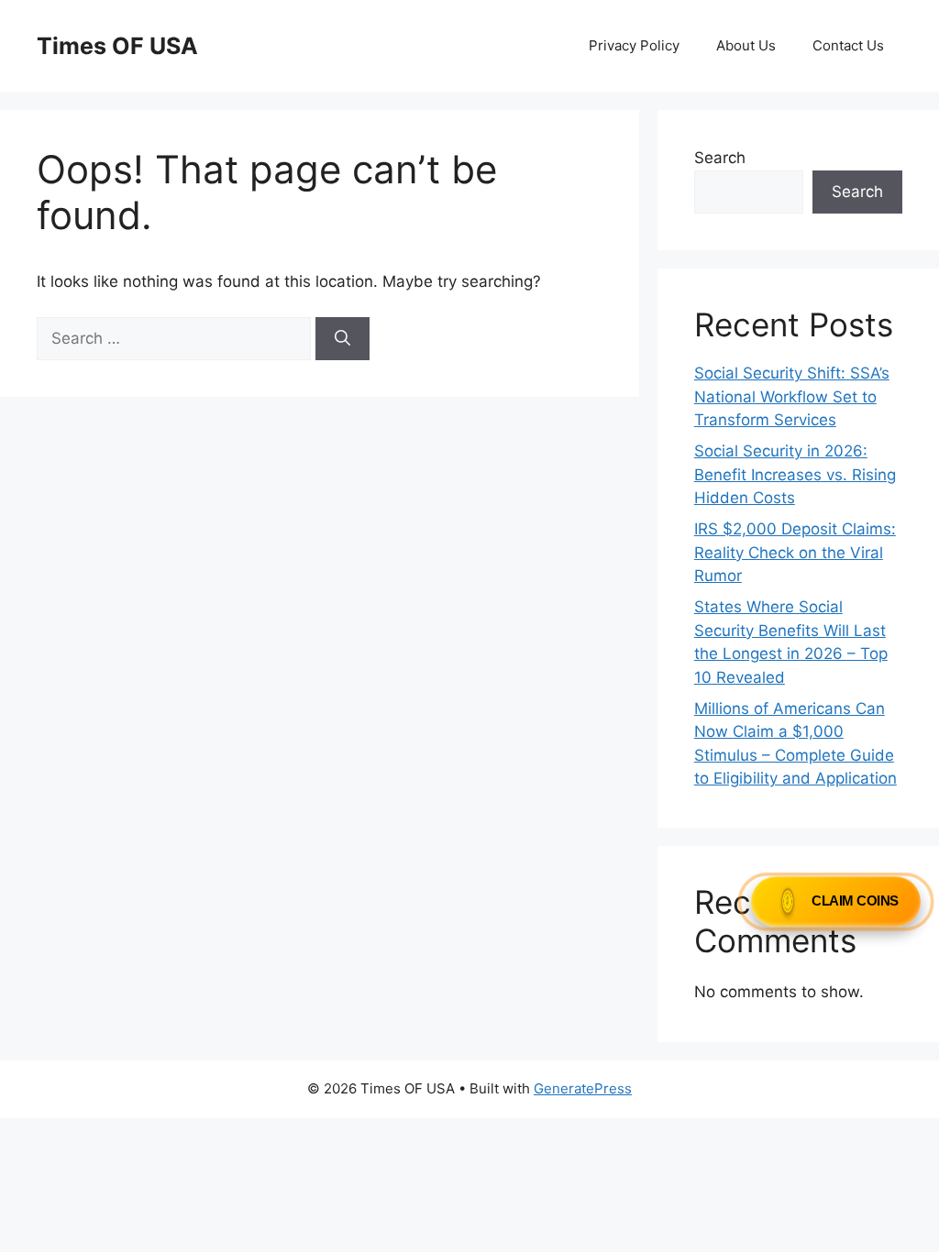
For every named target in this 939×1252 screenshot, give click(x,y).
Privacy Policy (634, 45)
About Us (746, 45)
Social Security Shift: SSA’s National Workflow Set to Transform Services (791, 396)
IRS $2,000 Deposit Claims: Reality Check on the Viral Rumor (795, 552)
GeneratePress (583, 1088)
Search (720, 157)
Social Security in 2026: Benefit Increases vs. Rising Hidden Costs (795, 474)
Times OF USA (117, 46)
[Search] (342, 339)
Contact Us (848, 45)
